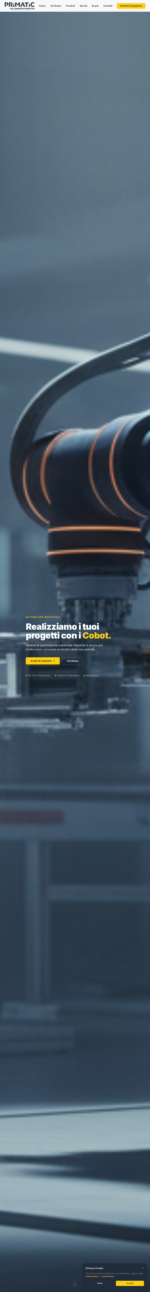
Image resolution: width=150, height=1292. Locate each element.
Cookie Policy (108, 1276)
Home (42, 6)
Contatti (107, 6)
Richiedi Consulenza (131, 6)
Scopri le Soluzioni (41, 660)
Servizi (83, 6)
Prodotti (70, 6)
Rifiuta (100, 1283)
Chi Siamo (55, 6)
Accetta (130, 1283)
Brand (95, 6)
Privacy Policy (92, 1276)
